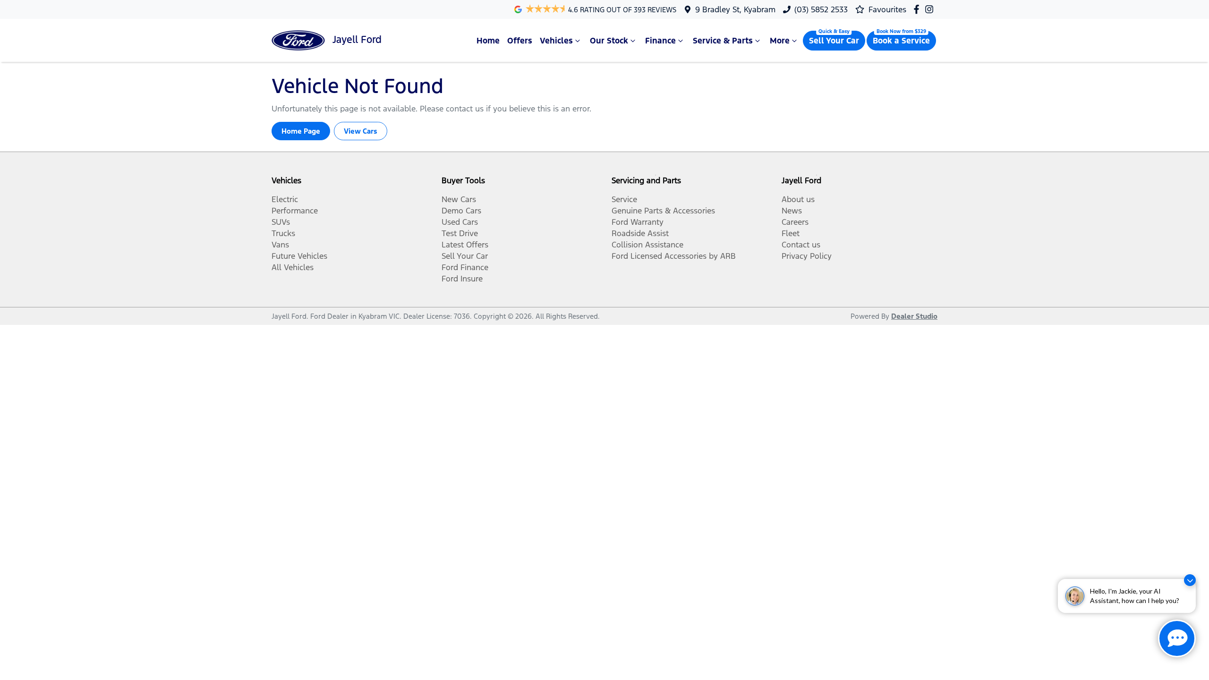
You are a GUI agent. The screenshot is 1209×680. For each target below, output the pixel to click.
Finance (660, 40)
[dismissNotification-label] (1190, 580)
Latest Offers (465, 244)
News (792, 210)
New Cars (459, 199)
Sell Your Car (834, 40)
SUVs (281, 222)
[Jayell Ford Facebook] (918, 9)
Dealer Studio (914, 316)
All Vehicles (293, 267)
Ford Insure (462, 278)
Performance (295, 210)
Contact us (801, 244)
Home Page (300, 131)
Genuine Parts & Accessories (663, 210)
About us (798, 199)
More (780, 40)
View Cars (360, 131)
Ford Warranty (638, 222)
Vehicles (556, 40)
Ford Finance (465, 267)
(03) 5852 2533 (821, 9)
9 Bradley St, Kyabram (735, 9)
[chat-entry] (1177, 638)
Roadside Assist (640, 233)
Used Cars (460, 222)
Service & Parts (723, 40)
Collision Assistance (647, 244)
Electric (285, 199)
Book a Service (901, 40)
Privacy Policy (807, 256)
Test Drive (460, 233)
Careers (795, 222)
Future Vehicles (299, 256)
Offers (519, 40)
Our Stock (609, 40)
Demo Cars (461, 210)
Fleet (791, 233)
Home (488, 40)
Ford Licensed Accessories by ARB (674, 256)
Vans (280, 244)
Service (624, 199)
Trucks (283, 233)
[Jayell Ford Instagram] (931, 9)
